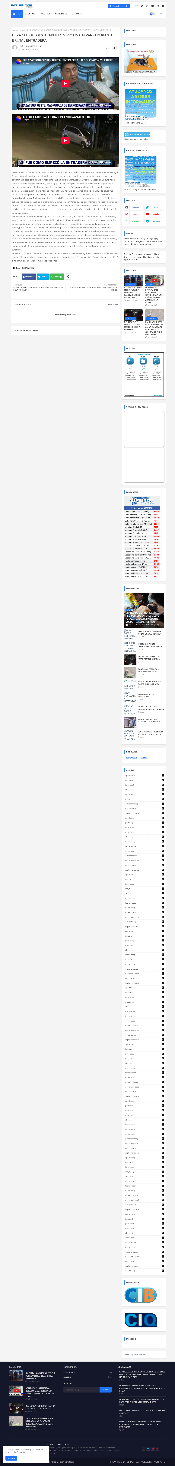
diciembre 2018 (144, 1195)
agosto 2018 (144, 1214)
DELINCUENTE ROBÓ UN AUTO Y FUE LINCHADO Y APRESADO (132, 326)
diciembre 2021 (144, 1026)
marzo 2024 (144, 898)
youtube (156, 214)
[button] (161, 13)
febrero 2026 (144, 794)
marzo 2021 (144, 1068)
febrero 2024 (144, 903)
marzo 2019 (144, 1181)
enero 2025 (144, 851)
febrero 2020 (144, 1129)
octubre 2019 (144, 1148)
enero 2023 (144, 964)
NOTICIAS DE (61, 14)
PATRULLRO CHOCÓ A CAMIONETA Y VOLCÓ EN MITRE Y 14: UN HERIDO (149, 721)
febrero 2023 (144, 960)
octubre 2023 (144, 922)
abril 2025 (144, 837)
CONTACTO (77, 14)
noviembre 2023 (144, 917)
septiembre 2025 (144, 813)
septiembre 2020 (144, 1096)
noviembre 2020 (144, 1087)
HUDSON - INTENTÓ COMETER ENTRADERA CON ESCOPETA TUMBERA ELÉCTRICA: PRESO (150, 648)
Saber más (21, 1452)
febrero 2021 (144, 1073)
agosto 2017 (144, 1271)
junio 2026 (144, 785)
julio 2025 (144, 823)
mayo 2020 (144, 1115)
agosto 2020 (144, 1101)
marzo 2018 (144, 1238)
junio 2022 (144, 997)
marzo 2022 (144, 1011)
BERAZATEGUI (33, 30)
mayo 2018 (144, 1228)
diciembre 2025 (144, 804)
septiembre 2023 (144, 927)
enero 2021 (144, 1077)
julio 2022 (144, 993)
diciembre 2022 (144, 969)
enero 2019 (144, 1191)
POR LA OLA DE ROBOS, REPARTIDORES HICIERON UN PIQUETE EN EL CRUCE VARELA (151, 710)
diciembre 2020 (144, 1082)
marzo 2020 (144, 1125)
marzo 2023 (144, 955)
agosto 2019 (144, 1158)
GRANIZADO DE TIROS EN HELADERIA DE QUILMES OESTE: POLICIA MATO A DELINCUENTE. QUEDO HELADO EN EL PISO (142, 1374)
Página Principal (18, 30)
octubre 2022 (144, 978)
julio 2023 (144, 936)
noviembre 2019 (144, 1143)
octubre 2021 (144, 1035)
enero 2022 (144, 1021)
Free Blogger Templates (63, 1462)
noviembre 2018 (144, 1200)
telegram (156, 221)
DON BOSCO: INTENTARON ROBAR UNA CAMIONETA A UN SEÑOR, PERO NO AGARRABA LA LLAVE (153, 295)
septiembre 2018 (144, 1209)
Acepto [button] (11, 1458)
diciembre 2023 (144, 912)
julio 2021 (144, 1049)
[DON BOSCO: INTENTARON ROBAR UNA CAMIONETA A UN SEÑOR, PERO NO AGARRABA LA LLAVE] (130, 634)
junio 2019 (144, 1167)
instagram (135, 214)
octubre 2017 (144, 1261)
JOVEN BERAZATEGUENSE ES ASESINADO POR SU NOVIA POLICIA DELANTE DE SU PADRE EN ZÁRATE (150, 735)
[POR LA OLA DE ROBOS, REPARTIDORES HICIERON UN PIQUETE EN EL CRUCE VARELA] (130, 710)
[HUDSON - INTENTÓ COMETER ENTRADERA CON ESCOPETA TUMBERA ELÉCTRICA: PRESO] (130, 647)
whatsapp (135, 221)
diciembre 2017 (144, 1252)
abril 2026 (144, 790)
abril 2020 (144, 1120)
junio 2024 (144, 884)
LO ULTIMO (30, 14)
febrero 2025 (144, 846)
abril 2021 (144, 1063)
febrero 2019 (144, 1186)
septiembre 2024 (144, 870)
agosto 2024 (144, 875)
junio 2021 (144, 1054)
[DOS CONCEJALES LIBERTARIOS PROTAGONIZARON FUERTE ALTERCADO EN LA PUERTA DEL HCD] (130, 697)
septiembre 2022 (144, 983)
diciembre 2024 (144, 856)
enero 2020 (144, 1134)
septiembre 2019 (144, 1153)
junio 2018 (144, 1224)
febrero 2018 (144, 1242)
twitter (156, 207)
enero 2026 (144, 799)
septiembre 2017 (144, 1266)
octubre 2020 (144, 1092)
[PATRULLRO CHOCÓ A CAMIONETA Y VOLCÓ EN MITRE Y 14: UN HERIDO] (130, 722)
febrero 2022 (144, 1016)
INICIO (19, 14)
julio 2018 (144, 1219)
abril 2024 (144, 894)
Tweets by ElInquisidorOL (135, 1354)
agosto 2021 (144, 1044)
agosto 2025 (144, 818)
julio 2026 (144, 780)
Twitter (44, 277)
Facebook (30, 277)
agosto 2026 (144, 776)
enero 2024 (144, 908)
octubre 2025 (144, 809)
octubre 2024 (144, 865)
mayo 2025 (144, 832)
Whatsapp (58, 277)
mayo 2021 (144, 1059)
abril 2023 (144, 950)
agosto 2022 (144, 988)
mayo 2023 (144, 945)
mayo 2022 (144, 1002)
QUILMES (144, 758)
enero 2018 (144, 1247)
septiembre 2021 (144, 1040)
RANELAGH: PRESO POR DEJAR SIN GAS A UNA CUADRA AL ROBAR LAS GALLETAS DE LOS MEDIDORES (154, 328)
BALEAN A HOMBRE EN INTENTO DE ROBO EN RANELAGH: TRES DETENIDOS (133, 293)
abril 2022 (144, 1007)
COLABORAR (147, 1462)
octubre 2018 (144, 1205)
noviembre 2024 (144, 860)
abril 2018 (144, 1233)
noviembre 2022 (144, 974)
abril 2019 (144, 1176)
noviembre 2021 (144, 1030)
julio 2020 (144, 1106)
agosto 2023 (144, 931)
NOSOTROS (45, 14)
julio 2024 (144, 879)
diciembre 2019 (144, 1139)
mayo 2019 (144, 1172)
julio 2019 (144, 1162)
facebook (135, 207)
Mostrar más (113, 304)
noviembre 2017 (144, 1257)
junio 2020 (144, 1110)
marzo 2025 (144, 842)
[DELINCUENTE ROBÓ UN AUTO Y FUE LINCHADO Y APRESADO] (130, 659)
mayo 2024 (144, 889)
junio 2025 (144, 827)
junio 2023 (144, 941)
